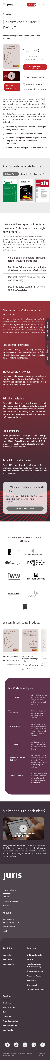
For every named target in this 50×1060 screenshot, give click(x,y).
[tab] (25, 259)
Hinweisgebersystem (8, 1055)
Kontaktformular (9, 927)
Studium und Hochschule (36, 989)
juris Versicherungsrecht (11, 656)
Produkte (7, 948)
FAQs (4, 1012)
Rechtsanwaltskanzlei (34, 955)
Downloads (7, 1016)
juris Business (8, 960)
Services (7, 996)
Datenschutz (16, 1053)
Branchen (32, 948)
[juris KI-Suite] (11, 76)
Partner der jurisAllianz (11, 901)
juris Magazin (8, 1030)
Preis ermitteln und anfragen (35, 67)
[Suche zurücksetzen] (37, 4)
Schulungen (7, 1003)
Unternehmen (31, 980)
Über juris (6, 897)
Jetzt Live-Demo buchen (25, 509)
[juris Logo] (10, 5)
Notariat (30, 960)
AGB (11, 1053)
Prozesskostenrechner (11, 1021)
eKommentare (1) (39, 174)
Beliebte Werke (10, 174)
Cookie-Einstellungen (26, 1053)
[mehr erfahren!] (14, 551)
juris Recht (7, 955)
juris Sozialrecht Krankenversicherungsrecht (30, 658)
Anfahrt (5, 931)
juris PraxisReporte (10, 1026)
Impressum (6, 1053)
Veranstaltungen (9, 1007)
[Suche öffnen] (39, 4)
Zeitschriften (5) (26, 174)
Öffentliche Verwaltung (35, 971)
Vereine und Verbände (34, 976)
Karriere (6, 906)
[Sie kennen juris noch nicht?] (23, 828)
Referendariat (32, 985)
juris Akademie (8, 964)
